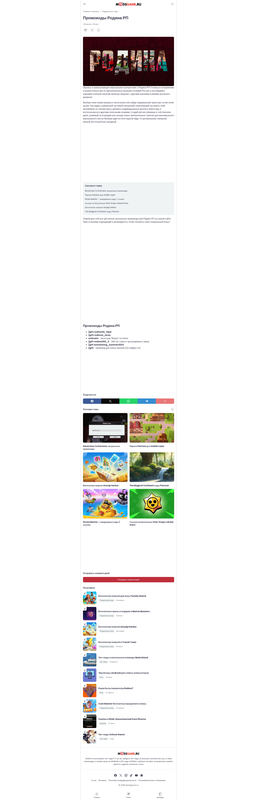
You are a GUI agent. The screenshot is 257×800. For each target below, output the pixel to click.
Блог (101, 677)
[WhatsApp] (128, 401)
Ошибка (103, 723)
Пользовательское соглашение (152, 780)
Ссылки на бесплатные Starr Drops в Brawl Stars (106, 203)
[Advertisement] (128, 153)
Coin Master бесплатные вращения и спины (122, 703)
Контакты (103, 780)
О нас (94, 780)
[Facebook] (92, 401)
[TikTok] (131, 775)
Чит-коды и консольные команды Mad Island (123, 657)
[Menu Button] (84, 4)
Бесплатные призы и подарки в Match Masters (124, 611)
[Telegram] (147, 401)
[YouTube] (136, 775)
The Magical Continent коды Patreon (102, 211)
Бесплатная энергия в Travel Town (117, 642)
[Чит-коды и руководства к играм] (128, 4)
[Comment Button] (85, 30)
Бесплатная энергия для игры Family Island (122, 596)
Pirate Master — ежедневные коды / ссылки (104, 199)
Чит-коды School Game (111, 734)
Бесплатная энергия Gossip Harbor (100, 207)
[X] (110, 401)
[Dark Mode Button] (172, 4)
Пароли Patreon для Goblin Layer (100, 195)
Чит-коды (103, 662)
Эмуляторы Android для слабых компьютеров (123, 672)
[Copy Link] (165, 401)
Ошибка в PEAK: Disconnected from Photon (122, 719)
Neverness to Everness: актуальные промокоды (106, 190)
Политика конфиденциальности (122, 780)
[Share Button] (98, 30)
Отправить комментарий (128, 579)
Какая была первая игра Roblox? (115, 688)
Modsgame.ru (132, 785)
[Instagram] (126, 775)
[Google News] (141, 775)
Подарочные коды (107, 600)
